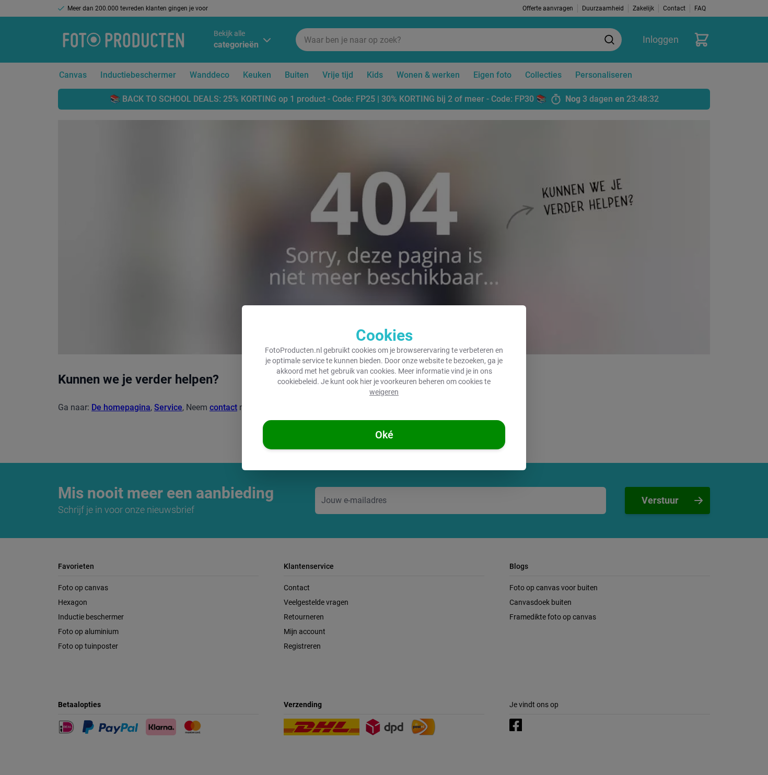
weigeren (384, 392)
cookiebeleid (297, 381)
